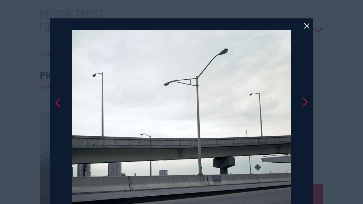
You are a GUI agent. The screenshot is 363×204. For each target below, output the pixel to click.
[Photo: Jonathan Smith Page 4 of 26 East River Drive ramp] (181, 102)
